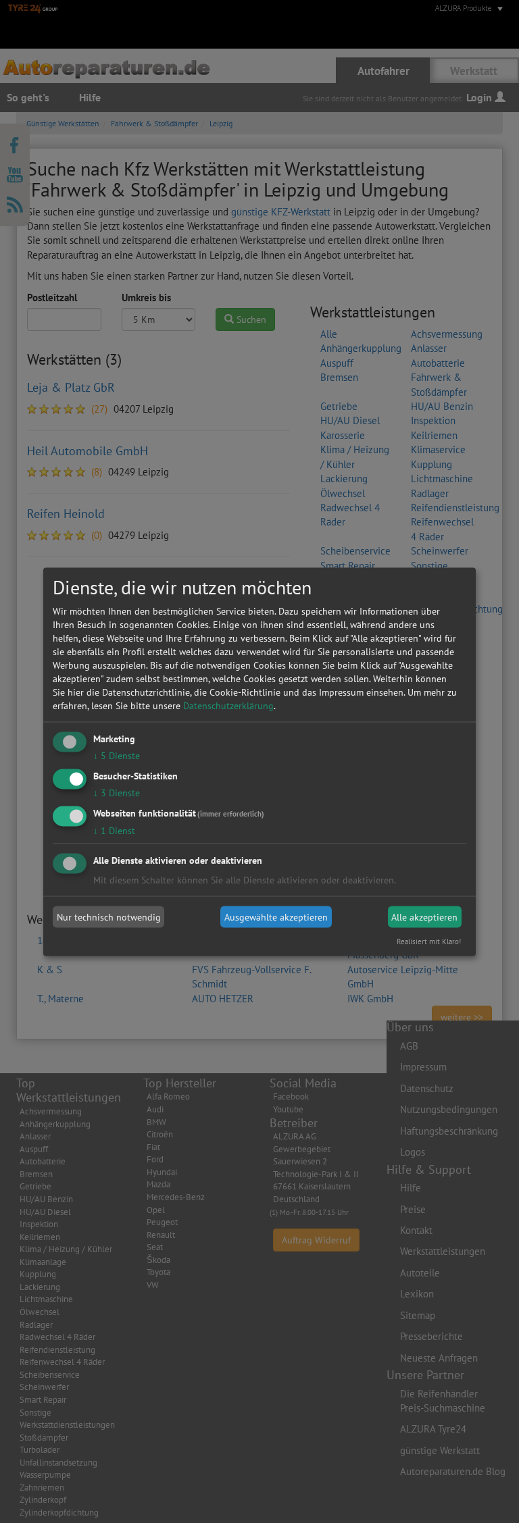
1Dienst (114, 830)
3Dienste (116, 792)
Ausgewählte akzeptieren (276, 917)
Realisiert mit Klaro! (429, 941)
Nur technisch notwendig (109, 917)
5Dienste (116, 756)
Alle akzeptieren (424, 917)
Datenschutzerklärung (228, 706)
